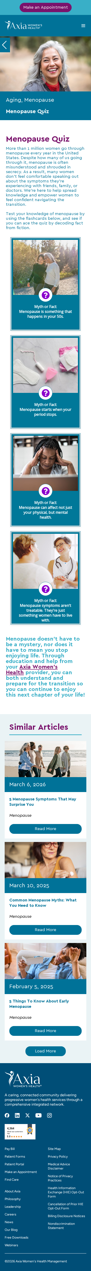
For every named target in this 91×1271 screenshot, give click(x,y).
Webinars (11, 1245)
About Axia (12, 1191)
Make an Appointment (45, 7)
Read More (45, 829)
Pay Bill (10, 1149)
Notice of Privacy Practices (60, 1178)
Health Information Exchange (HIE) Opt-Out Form (66, 1192)
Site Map (54, 1149)
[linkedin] (17, 1115)
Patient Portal (14, 1164)
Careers (10, 1214)
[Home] (23, 25)
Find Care (12, 1180)
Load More (45, 1051)
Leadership (13, 1207)
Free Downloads (16, 1238)
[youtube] (38, 1115)
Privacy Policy (58, 1157)
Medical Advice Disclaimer (59, 1166)
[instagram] (49, 1115)
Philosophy (13, 1199)
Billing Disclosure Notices (66, 1216)
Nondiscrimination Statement (61, 1226)
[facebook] (7, 1115)
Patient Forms (15, 1157)
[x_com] (27, 1115)
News (9, 1222)
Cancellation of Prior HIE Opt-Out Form (65, 1206)
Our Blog (11, 1230)
